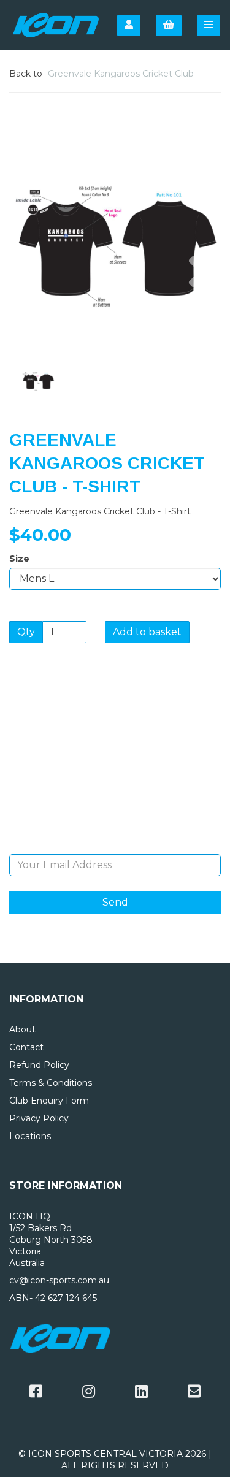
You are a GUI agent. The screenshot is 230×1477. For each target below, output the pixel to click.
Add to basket (147, 632)
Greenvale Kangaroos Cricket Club (121, 73)
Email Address (115, 844)
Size (19, 558)
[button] (31, 300)
